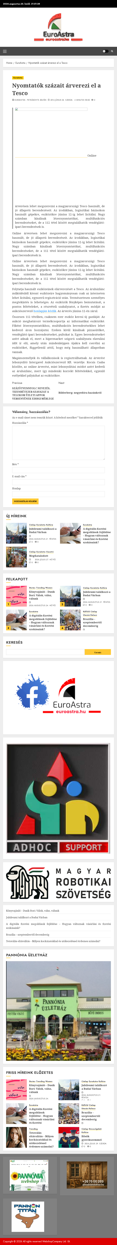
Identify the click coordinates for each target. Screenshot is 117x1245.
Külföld (86, 611)
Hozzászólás (20, 423)
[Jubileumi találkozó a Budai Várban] (16, 533)
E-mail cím (19, 476)
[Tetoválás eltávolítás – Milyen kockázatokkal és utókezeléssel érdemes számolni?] (16, 1137)
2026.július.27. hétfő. (45, 560)
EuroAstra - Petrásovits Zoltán (30, 100)
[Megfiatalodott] (16, 557)
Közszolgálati (95, 1129)
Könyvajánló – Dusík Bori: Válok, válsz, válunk (42, 595)
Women (48, 588)
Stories (32, 588)
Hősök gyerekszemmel (92, 1138)
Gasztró (50, 552)
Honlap (16, 488)
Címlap (32, 525)
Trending (40, 588)
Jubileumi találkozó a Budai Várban (43, 530)
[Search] (112, 51)
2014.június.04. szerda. (61, 100)
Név (15, 464)
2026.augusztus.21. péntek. (43, 539)
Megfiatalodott (38, 555)
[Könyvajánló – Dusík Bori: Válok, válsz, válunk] (16, 596)
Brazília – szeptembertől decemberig (92, 622)
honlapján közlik (45, 311)
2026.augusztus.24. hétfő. (42, 605)
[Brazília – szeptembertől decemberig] (70, 620)
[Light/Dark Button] (106, 51)
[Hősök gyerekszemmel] (68, 1137)
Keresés (14, 642)
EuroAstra (17, 77)
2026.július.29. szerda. (96, 1144)
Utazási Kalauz (90, 615)
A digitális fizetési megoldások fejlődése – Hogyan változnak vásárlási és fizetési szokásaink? (97, 535)
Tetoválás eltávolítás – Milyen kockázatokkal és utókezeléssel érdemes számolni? (53, 941)
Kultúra (49, 525)
